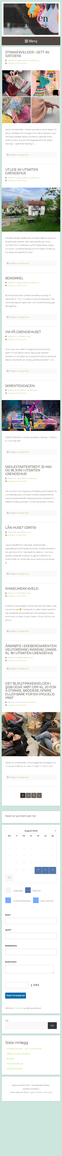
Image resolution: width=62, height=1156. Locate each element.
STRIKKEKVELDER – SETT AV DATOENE (27, 54)
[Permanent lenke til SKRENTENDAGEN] (31, 415)
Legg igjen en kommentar (17, 63)
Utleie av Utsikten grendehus (21, 171)
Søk (7, 1020)
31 (9, 878)
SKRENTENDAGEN (20, 386)
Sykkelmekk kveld (21, 588)
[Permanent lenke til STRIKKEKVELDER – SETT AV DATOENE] (31, 96)
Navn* (8, 915)
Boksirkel (14, 278)
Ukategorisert (23, 155)
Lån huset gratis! (21, 527)
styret (28, 336)
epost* (8, 930)
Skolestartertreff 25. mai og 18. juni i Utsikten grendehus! (28, 470)
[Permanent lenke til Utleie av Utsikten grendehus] (31, 210)
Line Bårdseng (34, 60)
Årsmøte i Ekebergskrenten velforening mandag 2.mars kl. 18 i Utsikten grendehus (31, 649)
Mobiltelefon (11, 946)
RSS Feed (48, 1092)
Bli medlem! (18, 1008)
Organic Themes (36, 1092)
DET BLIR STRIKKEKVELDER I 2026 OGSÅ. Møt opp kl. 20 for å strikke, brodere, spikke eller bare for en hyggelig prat (30, 690)
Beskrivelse (10, 962)
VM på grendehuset (23, 332)
